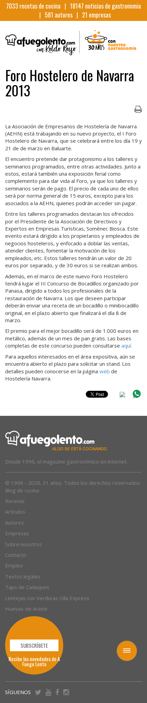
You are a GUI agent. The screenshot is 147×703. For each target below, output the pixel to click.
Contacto (15, 554)
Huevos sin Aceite (26, 608)
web (104, 371)
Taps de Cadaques (27, 587)
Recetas (15, 500)
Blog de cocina (22, 490)
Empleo (14, 565)
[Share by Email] (122, 395)
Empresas (17, 533)
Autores (14, 522)
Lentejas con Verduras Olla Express (47, 598)
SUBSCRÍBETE (34, 645)
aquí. (126, 345)
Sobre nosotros (23, 544)
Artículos (15, 511)
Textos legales (22, 576)
